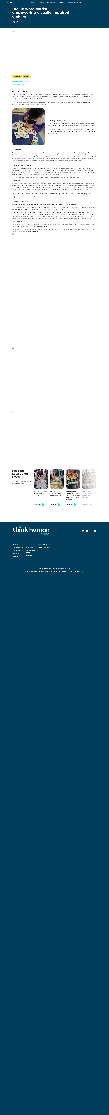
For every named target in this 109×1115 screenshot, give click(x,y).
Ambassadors (17, 550)
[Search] (99, 2)
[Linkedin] (82, 530)
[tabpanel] (41, 487)
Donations (61, 2)
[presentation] (60, 510)
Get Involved (51, 2)
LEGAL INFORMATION (31, 571)
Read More (37, 504)
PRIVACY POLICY (44, 571)
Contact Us (28, 555)
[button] (13, 22)
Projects (41, 2)
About (32, 2)
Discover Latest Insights (74, 2)
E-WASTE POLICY (74, 571)
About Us (17, 544)
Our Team (16, 553)
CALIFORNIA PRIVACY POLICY (58, 571)
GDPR (82, 571)
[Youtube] (94, 530)
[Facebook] (86, 530)
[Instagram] (90, 530)
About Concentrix (43, 547)
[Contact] (102, 2)
